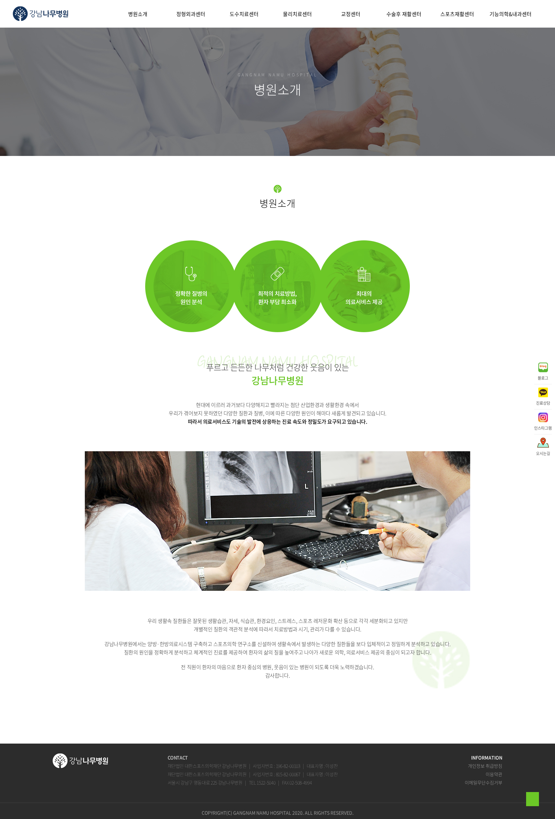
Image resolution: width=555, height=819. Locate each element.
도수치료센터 (244, 14)
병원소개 (137, 14)
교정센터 (350, 14)
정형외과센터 (190, 14)
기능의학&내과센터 (510, 14)
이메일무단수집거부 (483, 782)
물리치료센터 (297, 14)
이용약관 (494, 774)
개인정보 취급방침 (485, 766)
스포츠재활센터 (457, 14)
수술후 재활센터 (403, 14)
